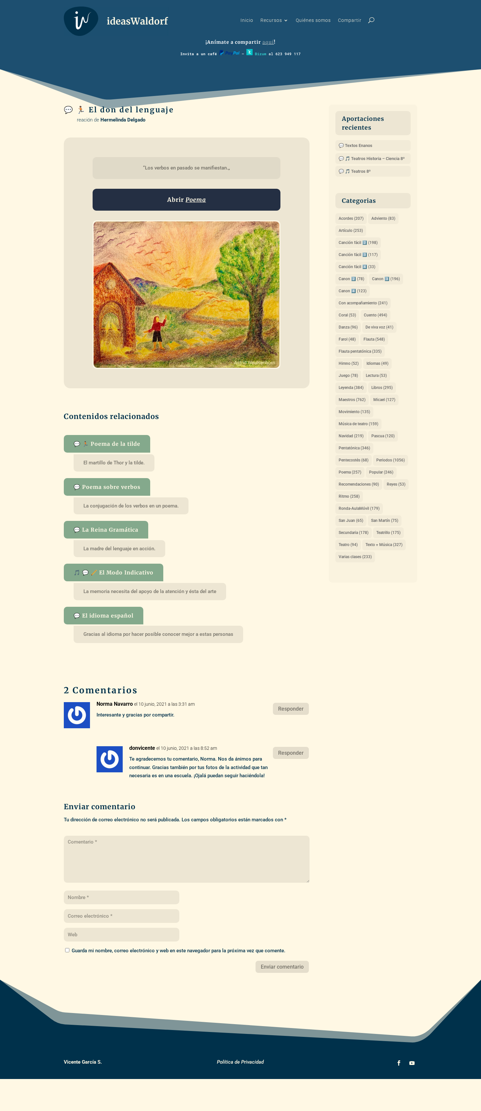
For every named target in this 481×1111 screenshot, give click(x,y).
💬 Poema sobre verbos (107, 487)
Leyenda (351, 387)
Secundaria (353, 532)
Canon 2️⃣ (351, 279)
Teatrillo (388, 532)
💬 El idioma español (104, 615)
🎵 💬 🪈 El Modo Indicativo (113, 572)
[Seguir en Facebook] (399, 1063)
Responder (291, 709)
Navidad (351, 436)
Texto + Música (383, 544)
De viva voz (379, 327)
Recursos (271, 20)
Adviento (383, 218)
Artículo (351, 230)
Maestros (352, 399)
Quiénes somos (313, 20)
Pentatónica (354, 448)
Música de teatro (358, 424)
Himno (349, 363)
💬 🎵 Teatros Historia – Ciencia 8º (372, 158)
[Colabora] (229, 53)
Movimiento (354, 412)
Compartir (350, 20)
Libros (382, 387)
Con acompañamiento (363, 303)
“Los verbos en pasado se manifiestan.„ (186, 168)
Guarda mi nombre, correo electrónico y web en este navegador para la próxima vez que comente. (178, 951)
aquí (268, 42)
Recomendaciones (359, 484)
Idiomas (377, 363)
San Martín (384, 520)
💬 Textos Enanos (355, 145)
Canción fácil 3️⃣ (358, 254)
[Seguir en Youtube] (412, 1063)
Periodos (390, 460)
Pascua (383, 436)
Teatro (348, 544)
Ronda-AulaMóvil (359, 508)
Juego (348, 375)
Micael (384, 399)
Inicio (246, 20)
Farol (347, 339)
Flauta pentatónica (360, 351)
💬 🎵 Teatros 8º (355, 171)
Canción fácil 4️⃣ (357, 267)
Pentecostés (353, 460)
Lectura (376, 375)
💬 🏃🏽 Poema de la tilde (107, 444)
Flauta (374, 339)
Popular (381, 472)
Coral (347, 315)
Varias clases (355, 557)
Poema (350, 472)
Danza (348, 327)
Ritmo (349, 496)
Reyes (396, 484)
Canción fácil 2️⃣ (358, 242)
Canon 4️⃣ (352, 291)
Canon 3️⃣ (386, 279)
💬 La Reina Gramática (106, 529)
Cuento (375, 315)
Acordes (351, 218)
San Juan (351, 520)
